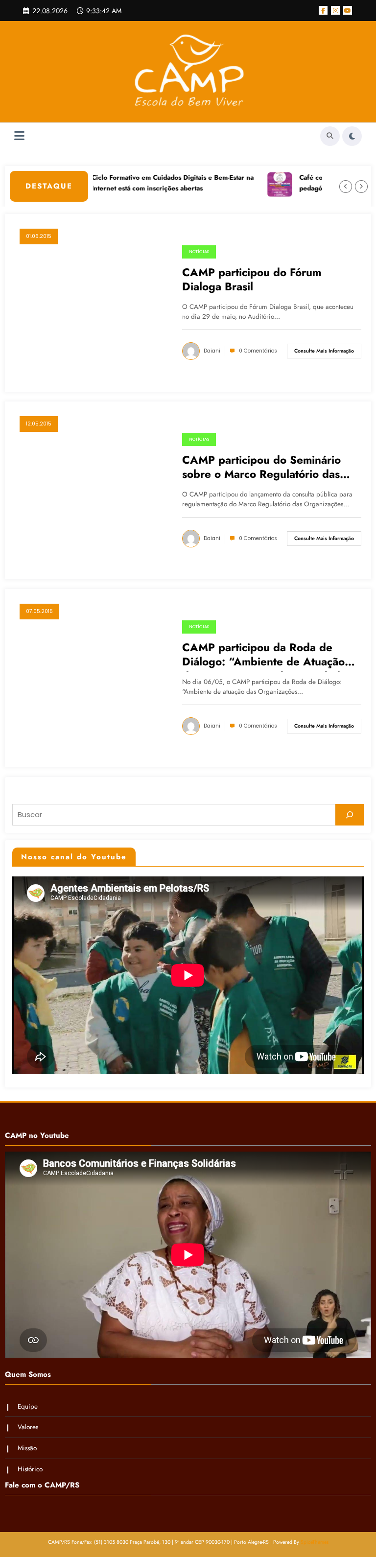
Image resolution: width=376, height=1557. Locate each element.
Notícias (199, 252)
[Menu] (19, 135)
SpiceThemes (315, 1542)
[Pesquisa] (330, 136)
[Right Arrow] (361, 186)
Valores (28, 1427)
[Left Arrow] (346, 186)
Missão (27, 1448)
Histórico (30, 1469)
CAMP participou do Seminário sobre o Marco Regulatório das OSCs (261, 468)
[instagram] (335, 10)
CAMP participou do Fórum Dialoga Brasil (251, 279)
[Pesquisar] (349, 815)
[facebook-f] (323, 10)
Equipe (28, 1406)
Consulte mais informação (324, 350)
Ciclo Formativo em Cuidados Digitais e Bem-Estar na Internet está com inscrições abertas (150, 183)
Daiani (212, 350)
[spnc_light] (352, 136)
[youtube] (347, 10)
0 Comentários (258, 350)
